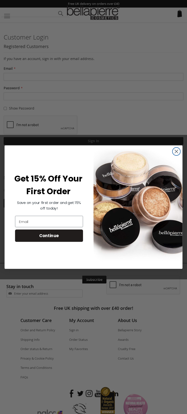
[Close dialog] (176, 151)
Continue (49, 235)
